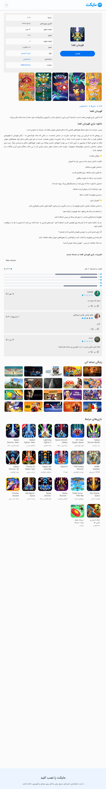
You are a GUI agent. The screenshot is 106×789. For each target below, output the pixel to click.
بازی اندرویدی (26, 53)
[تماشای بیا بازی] (33, 372)
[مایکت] (94, 7)
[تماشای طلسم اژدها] (14, 407)
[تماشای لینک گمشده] (72, 407)
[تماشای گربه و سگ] (53, 372)
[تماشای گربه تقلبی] (14, 395)
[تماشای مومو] (92, 372)
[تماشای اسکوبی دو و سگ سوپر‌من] (92, 407)
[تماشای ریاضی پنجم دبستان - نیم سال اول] (72, 372)
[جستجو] (6, 4)
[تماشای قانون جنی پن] (33, 395)
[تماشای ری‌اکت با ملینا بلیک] (72, 395)
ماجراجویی (27, 59)
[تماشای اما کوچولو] (14, 384)
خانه (100, 106)
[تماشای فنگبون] (53, 395)
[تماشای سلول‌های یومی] (92, 384)
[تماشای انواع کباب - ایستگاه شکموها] (33, 384)
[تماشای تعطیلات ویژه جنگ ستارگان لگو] (53, 407)
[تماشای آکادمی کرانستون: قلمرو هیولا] (92, 395)
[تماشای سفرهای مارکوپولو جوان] (14, 372)
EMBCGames (26, 65)
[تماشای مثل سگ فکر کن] (72, 384)
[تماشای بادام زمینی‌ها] (33, 407)
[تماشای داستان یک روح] (53, 384)
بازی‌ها (93, 106)
